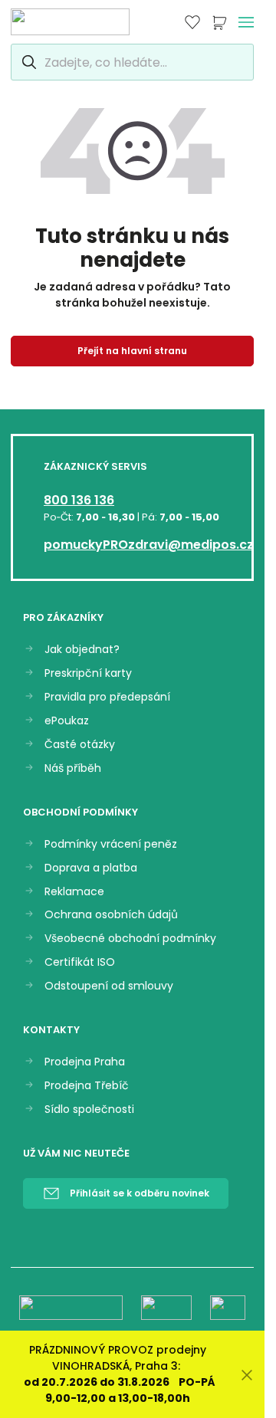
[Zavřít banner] (247, 1375)
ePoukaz (66, 721)
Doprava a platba (90, 868)
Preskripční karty (88, 673)
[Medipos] (70, 21)
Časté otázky (79, 744)
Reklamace (74, 892)
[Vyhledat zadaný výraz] (27, 62)
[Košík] (219, 22)
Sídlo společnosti (89, 1109)
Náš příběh (72, 768)
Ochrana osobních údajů (111, 915)
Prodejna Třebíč (86, 1085)
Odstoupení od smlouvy (108, 986)
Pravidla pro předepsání (107, 697)
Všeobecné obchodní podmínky (130, 938)
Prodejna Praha (84, 1062)
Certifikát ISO (79, 962)
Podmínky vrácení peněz (110, 844)
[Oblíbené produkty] (192, 22)
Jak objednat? (82, 649)
